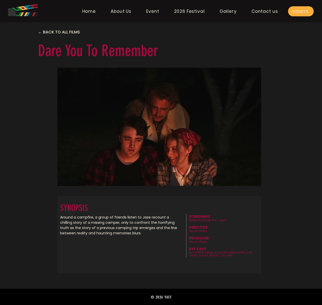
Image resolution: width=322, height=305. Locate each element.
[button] (121, 11)
